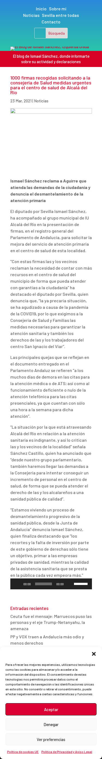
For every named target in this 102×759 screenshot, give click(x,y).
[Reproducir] (17, 584)
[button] (94, 654)
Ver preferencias (51, 739)
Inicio (41, 8)
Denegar (51, 724)
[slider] (81, 583)
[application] (51, 583)
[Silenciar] (69, 584)
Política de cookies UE (23, 752)
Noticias (31, 15)
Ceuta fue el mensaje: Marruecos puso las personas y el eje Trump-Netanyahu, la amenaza (51, 622)
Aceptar (51, 709)
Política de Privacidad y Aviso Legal (66, 752)
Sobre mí (57, 8)
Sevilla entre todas (60, 15)
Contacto (51, 21)
